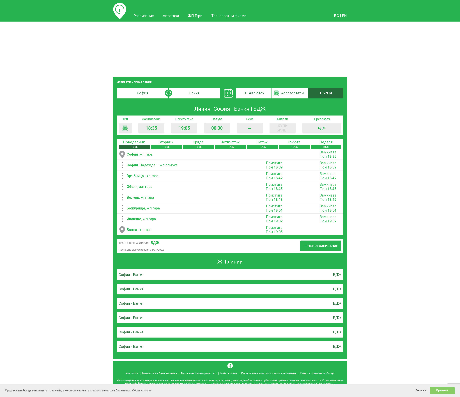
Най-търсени (228, 373)
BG (336, 16)
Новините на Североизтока (159, 373)
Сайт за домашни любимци (317, 373)
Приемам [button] (442, 390)
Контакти (132, 373)
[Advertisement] (230, 48)
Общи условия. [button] (142, 390)
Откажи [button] (421, 390)
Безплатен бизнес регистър (198, 373)
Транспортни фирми (228, 16)
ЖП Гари (195, 16)
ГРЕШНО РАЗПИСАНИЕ (321, 246)
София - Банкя (131, 275)
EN (344, 16)
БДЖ (155, 243)
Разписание (119, 5)
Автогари (171, 16)
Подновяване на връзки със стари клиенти (268, 373)
